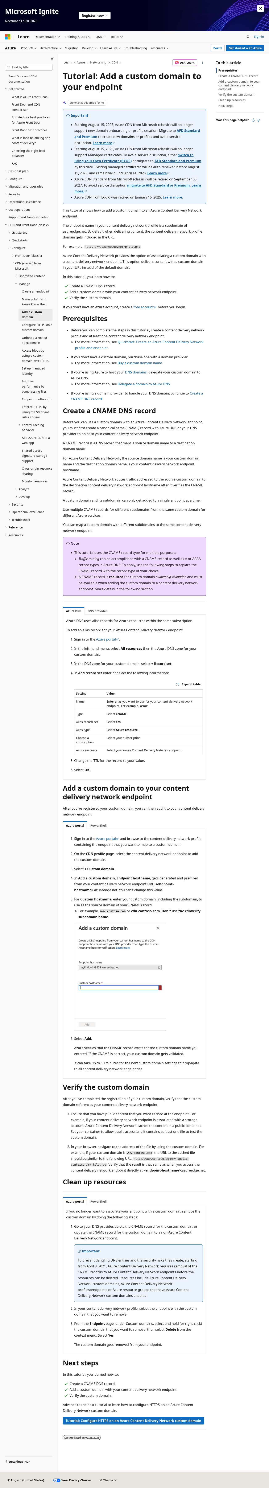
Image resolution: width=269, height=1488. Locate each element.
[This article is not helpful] (258, 120)
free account (143, 307)
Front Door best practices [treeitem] (29, 130)
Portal (217, 48)
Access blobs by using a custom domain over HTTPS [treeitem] (35, 355)
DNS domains (136, 372)
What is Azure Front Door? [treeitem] (30, 97)
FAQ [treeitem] (14, 163)
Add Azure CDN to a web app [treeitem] (36, 440)
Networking (98, 62)
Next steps (225, 106)
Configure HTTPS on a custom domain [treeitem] (37, 327)
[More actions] (202, 62)
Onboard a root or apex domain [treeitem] (34, 340)
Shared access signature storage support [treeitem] (34, 456)
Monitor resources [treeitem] (35, 481)
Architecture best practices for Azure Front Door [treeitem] (31, 119)
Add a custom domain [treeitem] (32, 314)
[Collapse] (52, 59)
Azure (81, 62)
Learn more (102, 142)
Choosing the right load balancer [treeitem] (28, 153)
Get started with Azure (245, 48)
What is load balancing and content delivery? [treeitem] (31, 140)
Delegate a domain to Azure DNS (144, 384)
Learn (68, 62)
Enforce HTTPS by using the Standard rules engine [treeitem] (35, 412)
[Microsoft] (8, 37)
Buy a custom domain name (140, 363)
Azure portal (106, 639)
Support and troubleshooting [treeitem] (29, 217)
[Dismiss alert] (260, 8)
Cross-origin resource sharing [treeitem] (37, 471)
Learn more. (173, 197)
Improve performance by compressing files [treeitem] (34, 386)
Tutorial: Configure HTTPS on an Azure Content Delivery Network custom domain (133, 1420)
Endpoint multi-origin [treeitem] (37, 399)
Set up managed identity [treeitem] (33, 371)
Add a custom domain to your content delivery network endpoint (239, 85)
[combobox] (29, 67)
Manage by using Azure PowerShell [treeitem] (34, 301)
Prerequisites (227, 70)
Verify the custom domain (236, 95)
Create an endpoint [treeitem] (35, 291)
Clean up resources (232, 100)
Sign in (259, 36)
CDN (115, 62)
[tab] (73, 611)
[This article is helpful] (253, 120)
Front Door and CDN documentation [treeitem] (22, 78)
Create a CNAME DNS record (238, 76)
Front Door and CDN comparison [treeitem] (26, 107)
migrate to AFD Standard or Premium (158, 185)
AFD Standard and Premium (177, 161)
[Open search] (248, 37)
